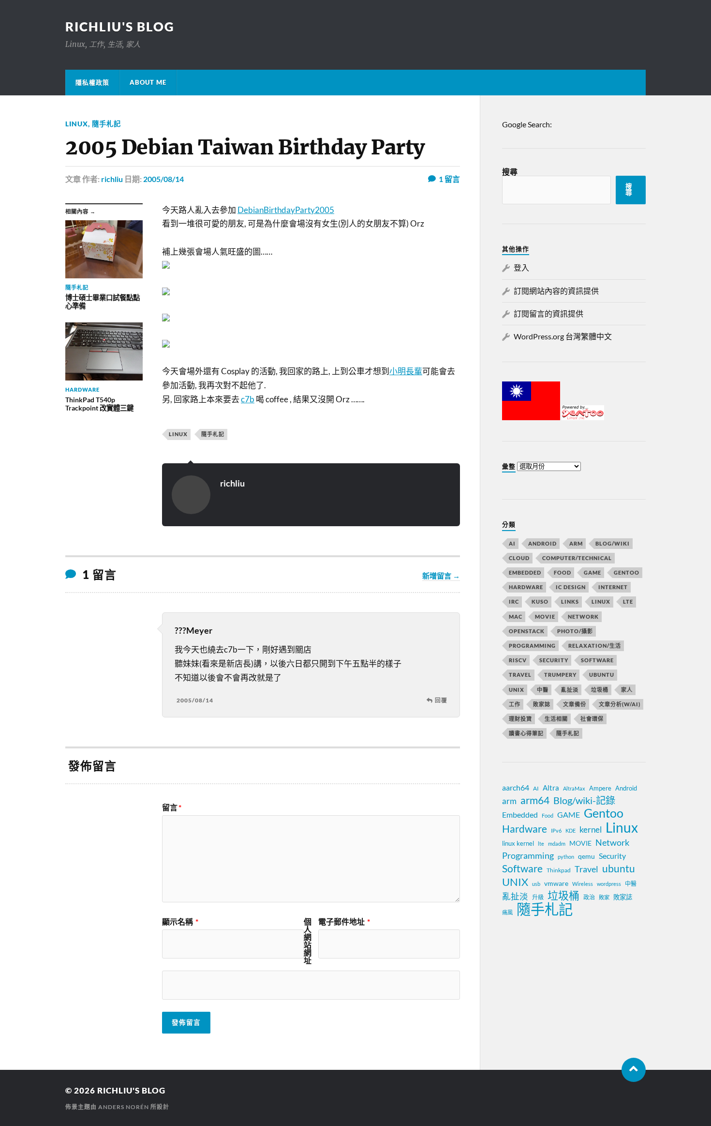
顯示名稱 (180, 922)
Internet (613, 587)
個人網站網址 (307, 941)
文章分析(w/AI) (619, 704)
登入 (521, 267)
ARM (576, 543)
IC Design (571, 587)
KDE (570, 830)
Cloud (519, 558)
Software (597, 660)
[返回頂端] (634, 1070)
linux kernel (518, 843)
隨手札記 (106, 124)
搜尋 (510, 171)
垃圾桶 (599, 689)
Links (570, 601)
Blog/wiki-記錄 (584, 800)
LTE (628, 601)
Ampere (600, 788)
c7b (247, 399)
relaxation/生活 (594, 645)
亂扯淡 (569, 689)
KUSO (540, 601)
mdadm (556, 843)
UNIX (516, 689)
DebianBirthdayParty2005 (285, 210)
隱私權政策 (92, 82)
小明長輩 (405, 371)
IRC (514, 601)
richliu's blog (120, 26)
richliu (112, 178)
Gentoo (626, 572)
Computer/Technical (577, 558)
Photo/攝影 (575, 631)
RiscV (518, 660)
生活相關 (556, 718)
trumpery (560, 674)
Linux (76, 124)
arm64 (534, 800)
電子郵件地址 (344, 922)
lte (541, 843)
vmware (556, 883)
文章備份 (574, 704)
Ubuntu (601, 674)
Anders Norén (123, 1107)
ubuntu (618, 868)
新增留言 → (441, 575)
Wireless (582, 884)
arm (509, 801)
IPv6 (556, 830)
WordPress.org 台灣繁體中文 (563, 336)
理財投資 (520, 718)
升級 (538, 897)
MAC (515, 616)
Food (562, 572)
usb (536, 884)
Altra (551, 787)
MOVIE (545, 616)
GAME (592, 572)
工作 (514, 704)
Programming (532, 645)
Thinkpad (559, 870)
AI (512, 543)
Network (583, 616)
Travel (520, 674)
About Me (148, 82)
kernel (590, 829)
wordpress (609, 884)
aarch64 (515, 787)
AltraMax (574, 788)
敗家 (604, 897)
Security (553, 660)
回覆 (441, 700)
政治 (589, 897)
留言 (171, 807)
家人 (627, 689)
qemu (586, 856)
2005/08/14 (163, 178)
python (566, 856)
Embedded (525, 572)
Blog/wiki (612, 543)
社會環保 (592, 718)
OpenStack (527, 631)
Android (542, 543)
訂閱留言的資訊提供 (548, 313)
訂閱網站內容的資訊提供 (556, 290)
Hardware (526, 587)
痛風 (507, 912)
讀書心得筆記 (526, 733)
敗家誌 (541, 704)
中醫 (542, 689)
